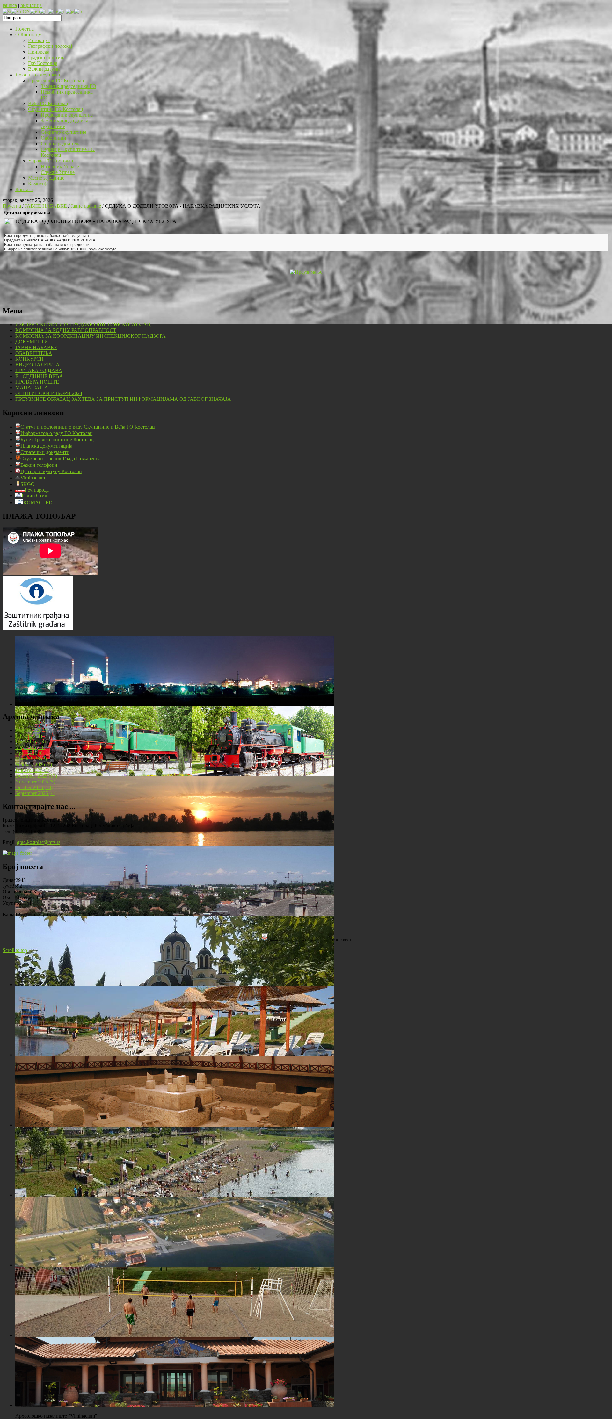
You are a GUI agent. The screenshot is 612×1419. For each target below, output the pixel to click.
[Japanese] (70, 11)
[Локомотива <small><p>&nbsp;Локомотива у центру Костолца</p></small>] (174, 774)
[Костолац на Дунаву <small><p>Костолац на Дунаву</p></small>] (174, 844)
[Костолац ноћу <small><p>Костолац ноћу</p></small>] (174, 704)
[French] (44, 11)
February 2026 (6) (33, 764)
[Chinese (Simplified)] (20, 11)
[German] (53, 11)
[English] (35, 11)
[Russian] (79, 11)
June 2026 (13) (30, 741)
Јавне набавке (86, 206)
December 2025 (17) (36, 776)
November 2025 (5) (35, 781)
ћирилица (31, 5)
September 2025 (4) (35, 793)
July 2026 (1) (28, 735)
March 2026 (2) (31, 758)
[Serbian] (7, 11)
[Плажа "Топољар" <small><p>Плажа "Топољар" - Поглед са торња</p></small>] (174, 1195)
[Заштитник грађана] (38, 627)
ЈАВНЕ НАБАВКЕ (46, 206)
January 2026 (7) (32, 770)
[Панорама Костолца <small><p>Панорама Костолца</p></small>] (174, 914)
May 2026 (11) (30, 747)
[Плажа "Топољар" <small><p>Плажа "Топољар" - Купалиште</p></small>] (174, 1054)
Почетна (12, 206)
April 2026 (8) (29, 753)
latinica (10, 5)
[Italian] (62, 11)
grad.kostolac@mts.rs (38, 842)
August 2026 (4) (31, 730)
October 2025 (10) (34, 787)
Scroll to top (15, 950)
